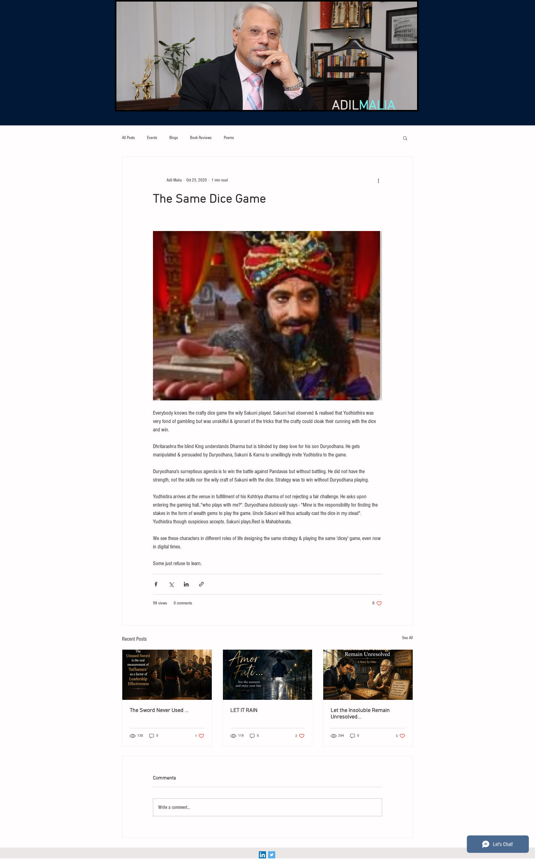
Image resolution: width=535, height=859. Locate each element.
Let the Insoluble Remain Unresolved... (360, 713)
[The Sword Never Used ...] (167, 675)
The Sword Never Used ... (159, 710)
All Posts (128, 137)
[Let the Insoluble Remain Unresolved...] (368, 675)
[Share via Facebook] (156, 584)
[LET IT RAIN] (267, 675)
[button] (405, 137)
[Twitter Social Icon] (271, 854)
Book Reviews (200, 137)
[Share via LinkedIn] (186, 584)
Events (152, 137)
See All (407, 637)
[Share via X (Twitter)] (171, 584)
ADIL (363, 106)
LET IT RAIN (244, 710)
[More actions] (378, 180)
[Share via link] (201, 584)
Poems (229, 137)
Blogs (173, 137)
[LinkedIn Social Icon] (262, 854)
